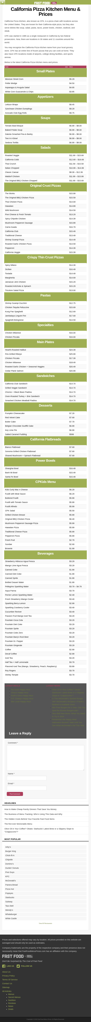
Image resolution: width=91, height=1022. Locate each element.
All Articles (6, 991)
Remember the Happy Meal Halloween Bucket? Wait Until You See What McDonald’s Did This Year (68, 722)
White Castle (11, 918)
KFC (7, 876)
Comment (13, 743)
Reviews (12, 1003)
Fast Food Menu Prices (17, 956)
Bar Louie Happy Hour (21, 701)
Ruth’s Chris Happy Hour (22, 695)
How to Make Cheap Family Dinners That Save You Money (30, 809)
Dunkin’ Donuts (12, 868)
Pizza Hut (9, 889)
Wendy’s (9, 910)
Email (11, 783)
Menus (11, 994)
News (10, 1006)
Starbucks (9, 897)
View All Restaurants (45, 923)
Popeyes (9, 893)
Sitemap (6, 987)
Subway (8, 902)
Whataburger (11, 914)
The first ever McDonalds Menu (18, 824)
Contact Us (7, 983)
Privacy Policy (8, 976)
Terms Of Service (10, 980)
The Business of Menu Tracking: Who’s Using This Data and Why (33, 814)
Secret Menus (14, 997)
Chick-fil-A (9, 855)
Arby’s (8, 847)
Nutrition (12, 1000)
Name (11, 774)
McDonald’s (10, 881)
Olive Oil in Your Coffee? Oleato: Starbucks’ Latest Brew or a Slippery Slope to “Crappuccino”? (68, 693)
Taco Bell (9, 906)
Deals (10, 1009)
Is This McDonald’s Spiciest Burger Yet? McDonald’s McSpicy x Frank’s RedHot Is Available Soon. (68, 701)
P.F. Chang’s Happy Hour (22, 698)
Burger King (10, 851)
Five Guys (9, 872)
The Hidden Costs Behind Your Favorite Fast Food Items (29, 819)
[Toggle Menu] (2, 2)
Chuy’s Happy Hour (19, 693)
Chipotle (9, 860)
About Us (6, 972)
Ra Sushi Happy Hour (20, 690)
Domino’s (9, 864)
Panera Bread (11, 885)
